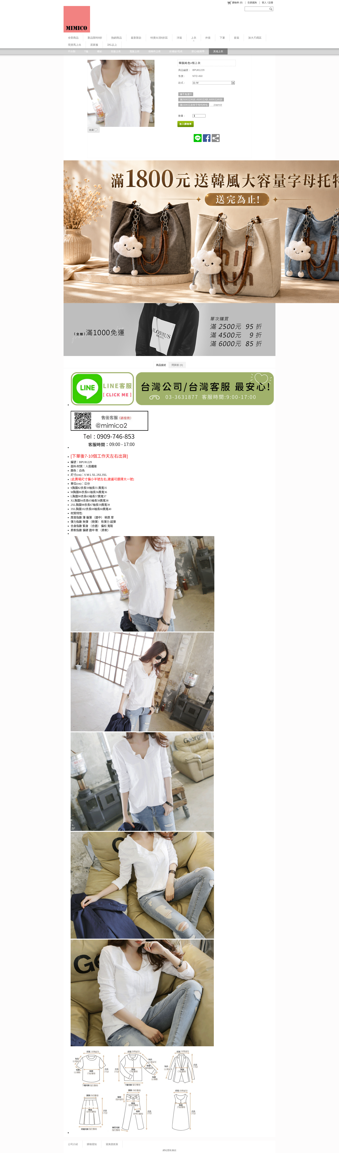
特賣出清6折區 (159, 37)
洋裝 (179, 37)
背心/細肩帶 (197, 51)
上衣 (193, 37)
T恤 (86, 51)
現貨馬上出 (74, 44)
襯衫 (99, 51)
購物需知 (92, 1144)
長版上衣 (116, 51)
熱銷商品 (116, 37)
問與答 (177, 365)
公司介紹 (73, 1144)
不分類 (71, 51)
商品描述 (161, 365)
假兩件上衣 (154, 51)
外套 (208, 37)
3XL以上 (112, 44)
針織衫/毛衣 (176, 51)
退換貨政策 (112, 1144)
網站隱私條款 (169, 1150)
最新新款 (136, 37)
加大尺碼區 (254, 37)
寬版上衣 (134, 51)
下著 (222, 37)
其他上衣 (218, 51)
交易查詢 (252, 2)
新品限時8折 (95, 37)
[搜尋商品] (271, 8)
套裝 (236, 37)
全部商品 (73, 37)
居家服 (94, 44)
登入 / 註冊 (267, 2)
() (237, 2)
